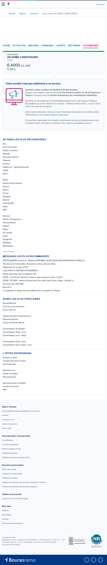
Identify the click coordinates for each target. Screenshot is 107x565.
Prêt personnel (9, 376)
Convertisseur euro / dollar (14, 335)
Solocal (6, 199)
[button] (3, 4)
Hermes (6, 215)
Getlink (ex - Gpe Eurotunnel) (16, 167)
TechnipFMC (8, 203)
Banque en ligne (10, 357)
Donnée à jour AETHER (13, 283)
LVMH (5, 170)
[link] (20, 411)
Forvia (5, 193)
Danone (6, 163)
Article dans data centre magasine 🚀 (19, 273)
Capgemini (7, 239)
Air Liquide (7, 232)
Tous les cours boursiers (13, 306)
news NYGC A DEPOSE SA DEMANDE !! (21, 270)
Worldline (7, 242)
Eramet (6, 186)
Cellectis (6, 160)
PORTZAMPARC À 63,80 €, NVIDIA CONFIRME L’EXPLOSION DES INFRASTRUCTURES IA (43, 260)
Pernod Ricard (9, 222)
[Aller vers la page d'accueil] (8, 4)
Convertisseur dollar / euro (14, 332)
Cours (6, 45)
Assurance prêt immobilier (14, 383)
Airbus (5, 229)
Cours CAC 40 (9, 309)
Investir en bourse (11, 386)
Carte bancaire (9, 364)
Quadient (7, 196)
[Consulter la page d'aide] (93, 4)
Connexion (100, 4)
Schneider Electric (11, 157)
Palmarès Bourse (10, 319)
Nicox (5, 173)
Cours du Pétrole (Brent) (13, 322)
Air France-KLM (10, 147)
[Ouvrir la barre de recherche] (89, 4)
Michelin (6, 153)
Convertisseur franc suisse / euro (17, 344)
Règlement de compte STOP (15, 267)
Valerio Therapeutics (12, 219)
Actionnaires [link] (90, 45)
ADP (5, 209)
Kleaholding (8, 245)
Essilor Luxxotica (10, 150)
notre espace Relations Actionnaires (53, 114)
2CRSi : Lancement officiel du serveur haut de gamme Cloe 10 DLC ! (33, 277)
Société (60, 45)
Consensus (47, 45)
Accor (5, 235)
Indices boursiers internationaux (17, 315)
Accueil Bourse (9, 303)
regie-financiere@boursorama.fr (79, 123)
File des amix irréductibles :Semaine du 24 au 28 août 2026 (29, 263)
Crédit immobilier (10, 373)
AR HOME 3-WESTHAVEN (22, 57)
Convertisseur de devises (14, 328)
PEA (5, 389)
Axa (4, 143)
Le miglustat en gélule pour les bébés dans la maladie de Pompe (31, 290)
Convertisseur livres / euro (14, 341)
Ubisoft (6, 225)
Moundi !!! (7, 287)
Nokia (5, 179)
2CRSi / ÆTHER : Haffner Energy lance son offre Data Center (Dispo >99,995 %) (38, 280)
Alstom (6, 189)
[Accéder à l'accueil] (4, 13)
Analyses (33, 45)
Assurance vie (9, 370)
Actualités (19, 45)
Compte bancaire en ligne (14, 360)
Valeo (5, 206)
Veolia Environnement (12, 183)
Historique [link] (74, 45)
